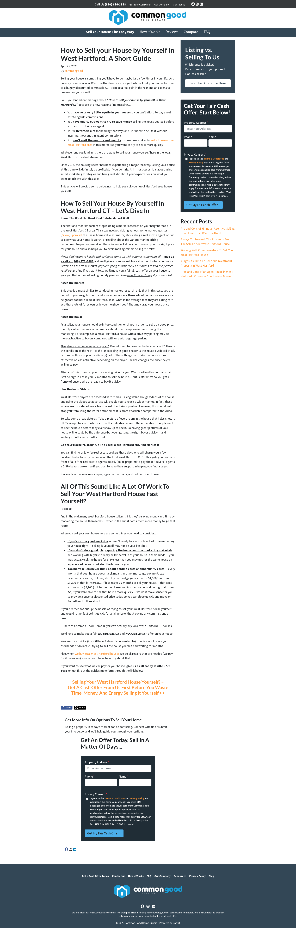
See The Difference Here (208, 83)
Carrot (176, 923)
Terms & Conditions (114, 798)
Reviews (172, 32)
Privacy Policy (137, 798)
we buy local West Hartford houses (97, 654)
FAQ (207, 32)
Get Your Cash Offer (140, 5)
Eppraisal (76, 235)
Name (123, 776)
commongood (74, 71)
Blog (211, 876)
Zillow (65, 235)
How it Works (150, 32)
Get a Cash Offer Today (95, 876)
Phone (90, 776)
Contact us (179, 5)
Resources (180, 876)
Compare (191, 32)
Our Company (161, 5)
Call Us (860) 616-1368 (110, 4)
